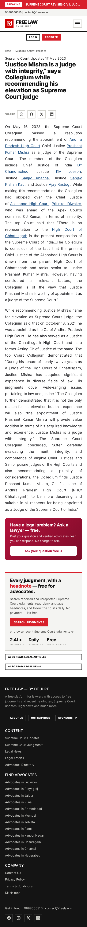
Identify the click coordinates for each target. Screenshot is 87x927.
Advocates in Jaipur (19, 795)
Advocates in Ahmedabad (23, 808)
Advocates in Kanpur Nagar (24, 835)
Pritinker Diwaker (66, 203)
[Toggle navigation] (77, 24)
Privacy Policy (15, 879)
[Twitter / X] (42, 114)
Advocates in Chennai (20, 848)
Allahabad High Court (29, 203)
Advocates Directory (19, 765)
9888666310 (13, 12)
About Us (16, 717)
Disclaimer (12, 893)
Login (33, 37)
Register (51, 37)
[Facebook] (31, 114)
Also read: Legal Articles (27, 657)
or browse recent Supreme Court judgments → (42, 631)
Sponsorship (67, 717)
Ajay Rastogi (60, 184)
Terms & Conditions (19, 886)
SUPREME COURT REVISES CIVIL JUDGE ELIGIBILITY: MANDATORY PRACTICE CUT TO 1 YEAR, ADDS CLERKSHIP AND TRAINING (53, 4)
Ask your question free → (43, 551)
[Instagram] (18, 918)
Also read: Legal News (24, 666)
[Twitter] (28, 918)
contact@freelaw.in (36, 12)
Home (8, 50)
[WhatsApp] (21, 114)
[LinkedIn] (52, 114)
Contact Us (13, 873)
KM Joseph (68, 171)
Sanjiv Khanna (35, 178)
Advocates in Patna (19, 828)
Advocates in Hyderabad (22, 855)
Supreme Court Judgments (24, 745)
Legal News (13, 751)
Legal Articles (14, 758)
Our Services (40, 717)
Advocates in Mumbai (20, 815)
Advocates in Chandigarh (23, 842)
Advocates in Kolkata (20, 822)
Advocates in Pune (18, 802)
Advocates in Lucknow (21, 782)
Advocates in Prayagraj (21, 789)
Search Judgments (29, 622)
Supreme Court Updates (30, 50)
